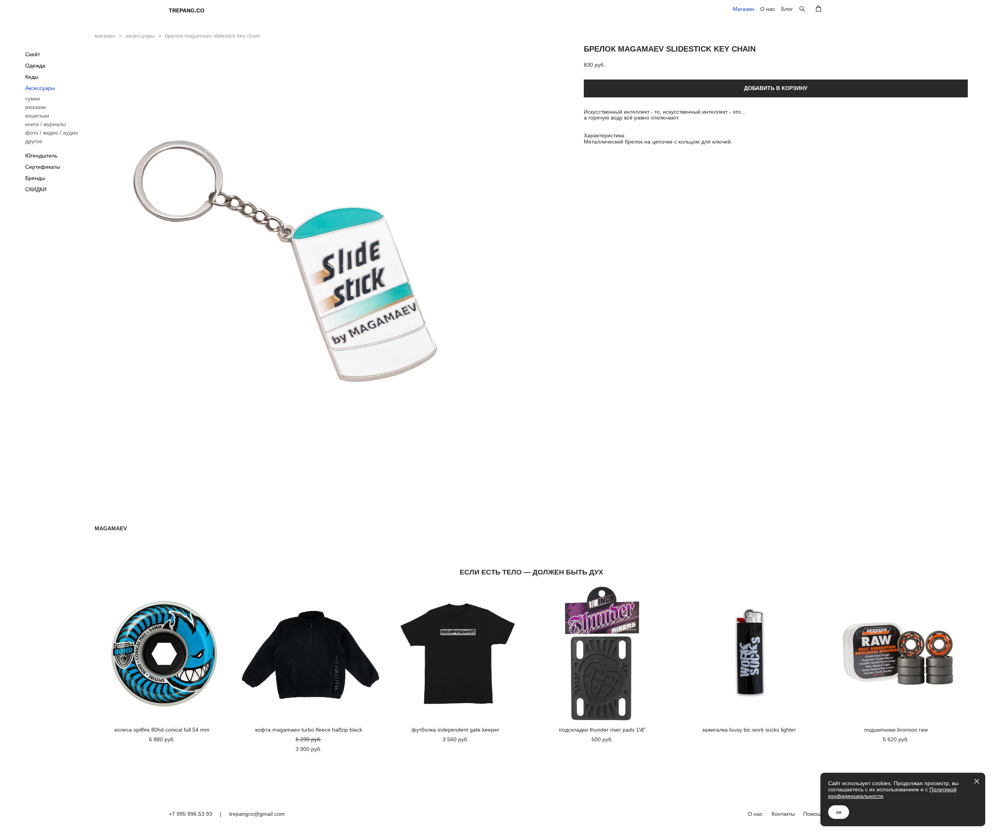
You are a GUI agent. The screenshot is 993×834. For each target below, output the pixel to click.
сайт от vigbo (808, 831)
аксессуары (140, 36)
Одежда (35, 65)
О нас (767, 9)
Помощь (814, 814)
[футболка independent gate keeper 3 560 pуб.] (457, 653)
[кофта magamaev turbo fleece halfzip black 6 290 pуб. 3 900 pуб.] (310, 653)
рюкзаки (35, 107)
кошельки (37, 115)
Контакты (783, 814)
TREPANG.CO (186, 10)
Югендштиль (41, 155)
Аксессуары (40, 88)
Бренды (35, 178)
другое (33, 141)
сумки (32, 98)
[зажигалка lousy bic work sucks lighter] (751, 653)
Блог (787, 9)
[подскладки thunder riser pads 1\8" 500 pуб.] (604, 653)
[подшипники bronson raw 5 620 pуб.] (898, 653)
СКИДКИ (36, 189)
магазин (105, 36)
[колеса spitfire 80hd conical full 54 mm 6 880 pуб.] (164, 653)
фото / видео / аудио (51, 133)
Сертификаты (42, 167)
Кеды (31, 77)
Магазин (743, 9)
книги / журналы (45, 124)
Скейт (32, 54)
